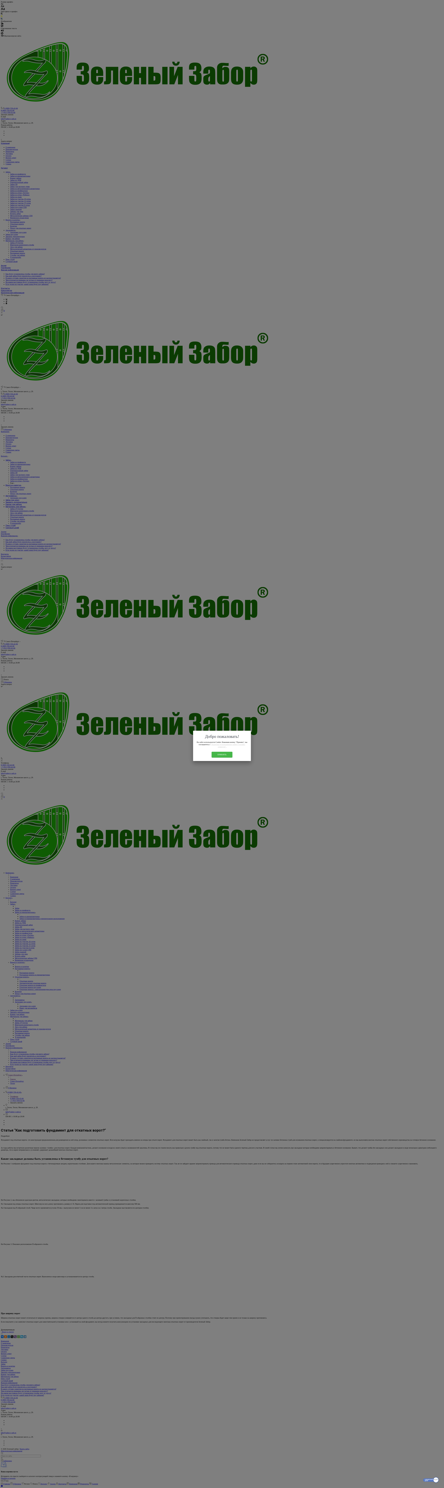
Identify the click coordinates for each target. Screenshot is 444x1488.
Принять (221, 755)
